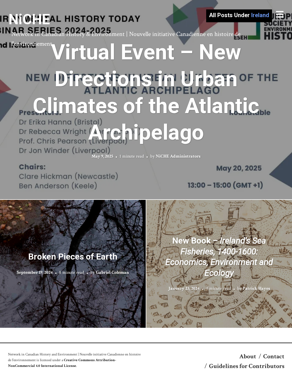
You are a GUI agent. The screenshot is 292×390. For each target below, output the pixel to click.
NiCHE (29, 19)
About (247, 356)
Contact (273, 356)
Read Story (146, 99)
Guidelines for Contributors (246, 366)
